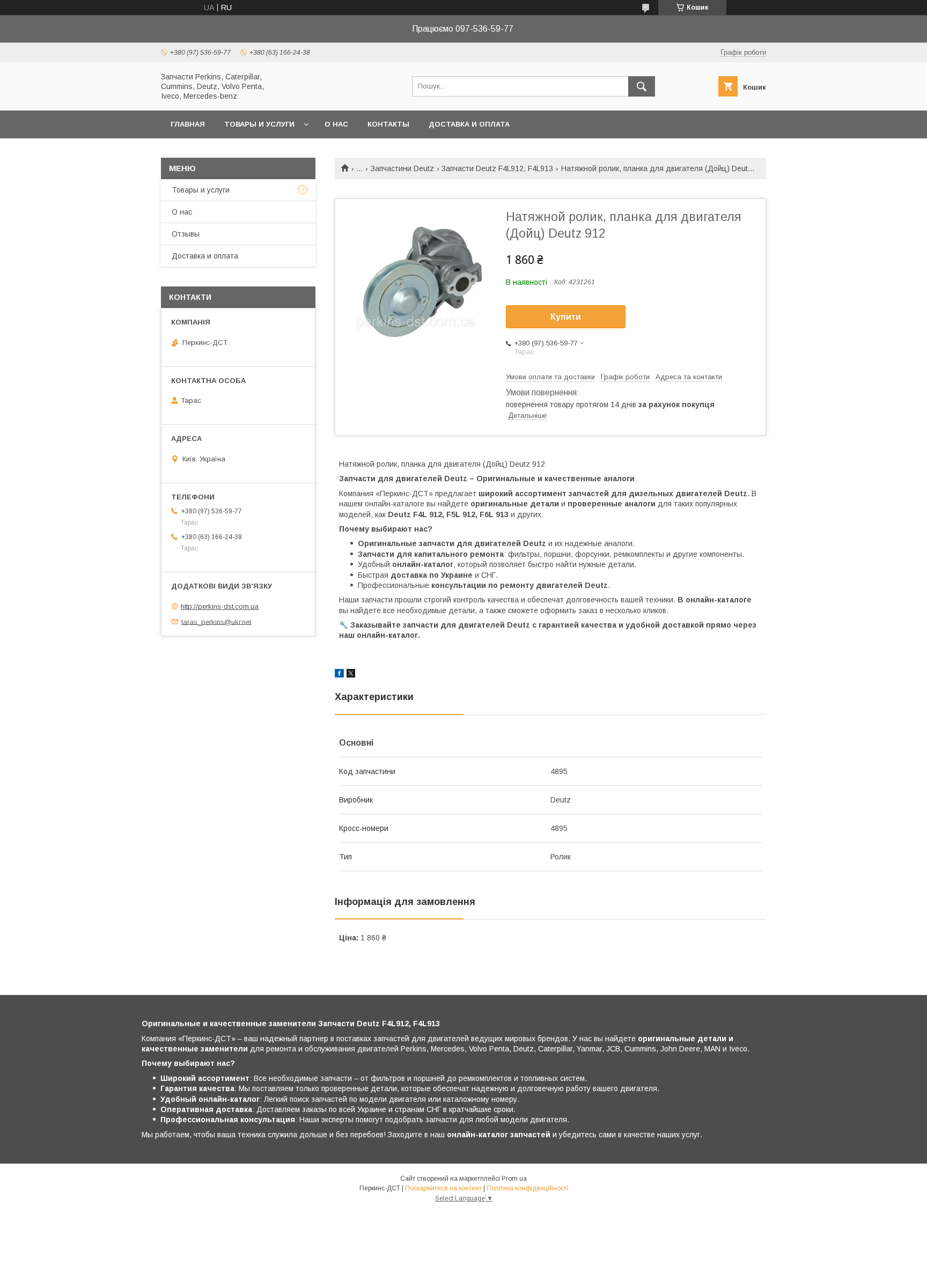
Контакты (388, 124)
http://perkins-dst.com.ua (220, 606)
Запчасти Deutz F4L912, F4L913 (497, 168)
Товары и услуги (259, 124)
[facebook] (339, 675)
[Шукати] (641, 86)
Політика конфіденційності (527, 1188)
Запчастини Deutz (402, 168)
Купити (565, 316)
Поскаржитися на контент (443, 1188)
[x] (351, 675)
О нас (336, 124)
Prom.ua (514, 1178)
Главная (188, 124)
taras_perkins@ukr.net (216, 621)
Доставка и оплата (469, 124)
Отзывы (186, 234)
